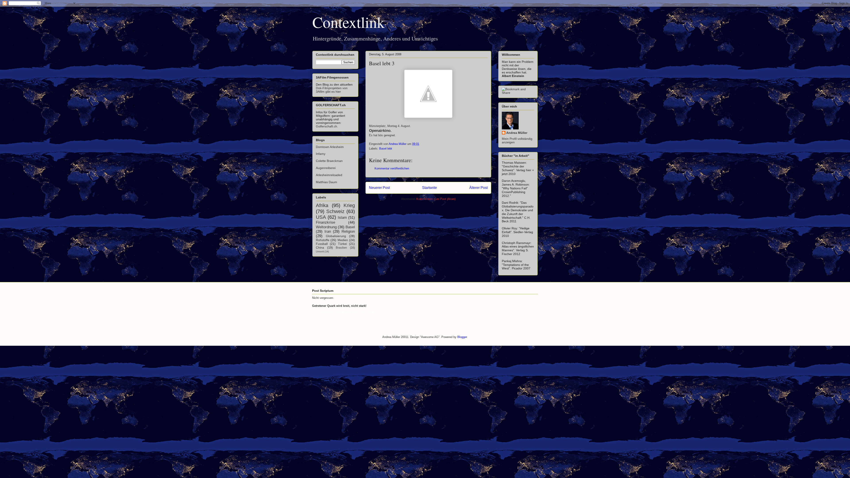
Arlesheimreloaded (329, 175)
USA (321, 217)
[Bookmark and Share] (518, 92)
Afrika (322, 205)
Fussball (322, 244)
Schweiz (335, 211)
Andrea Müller (516, 132)
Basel (350, 227)
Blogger (462, 337)
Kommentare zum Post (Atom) (436, 199)
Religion (348, 231)
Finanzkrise (325, 222)
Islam (342, 217)
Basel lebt (385, 148)
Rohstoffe (322, 240)
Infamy (320, 153)
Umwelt (320, 251)
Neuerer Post (379, 188)
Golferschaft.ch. (327, 126)
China (320, 247)
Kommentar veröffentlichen (392, 168)
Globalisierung (336, 236)
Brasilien (341, 247)
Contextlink (348, 22)
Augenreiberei (326, 168)
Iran (328, 231)
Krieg (349, 205)
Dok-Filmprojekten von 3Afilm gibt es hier (332, 89)
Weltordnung (326, 227)
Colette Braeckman (329, 161)
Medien (343, 240)
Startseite (429, 188)
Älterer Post (478, 188)
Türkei (342, 244)
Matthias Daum (326, 182)
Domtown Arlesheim (330, 147)
